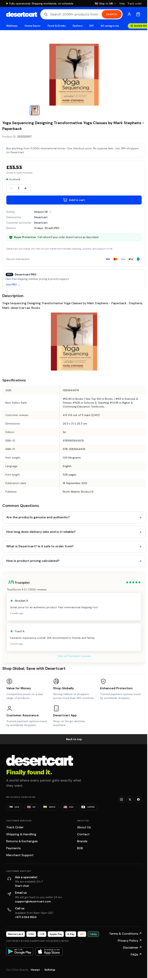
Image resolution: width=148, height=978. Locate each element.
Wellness (12, 25)
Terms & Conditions (125, 934)
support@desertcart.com (33, 901)
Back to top (74, 739)
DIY (91, 25)
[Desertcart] (21, 14)
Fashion (77, 25)
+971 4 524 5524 (26, 917)
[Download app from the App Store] (48, 951)
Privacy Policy (130, 941)
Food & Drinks (57, 25)
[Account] (129, 14)
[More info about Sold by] (50, 212)
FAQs (136, 954)
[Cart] (138, 14)
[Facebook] (138, 799)
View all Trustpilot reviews (74, 656)
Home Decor (33, 25)
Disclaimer (132, 948)
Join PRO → (13, 284)
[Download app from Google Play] (19, 951)
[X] (129, 799)
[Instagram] (121, 799)
